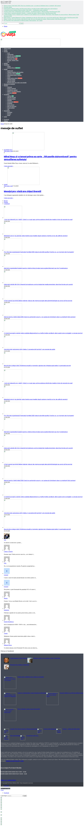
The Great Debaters (15, 735)
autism (9, 66)
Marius (6, 598)
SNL (5, 563)
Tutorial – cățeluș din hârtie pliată (71, 729)
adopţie (6, 63)
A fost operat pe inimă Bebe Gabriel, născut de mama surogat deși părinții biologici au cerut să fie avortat (38, 301)
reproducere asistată (12, 90)
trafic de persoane (11, 106)
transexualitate (11, 108)
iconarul (6, 575)
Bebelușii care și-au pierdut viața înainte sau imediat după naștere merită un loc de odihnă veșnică (35, 236)
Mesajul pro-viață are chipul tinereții (22, 191)
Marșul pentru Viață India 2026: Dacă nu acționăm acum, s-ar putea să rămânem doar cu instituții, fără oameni (32, 5)
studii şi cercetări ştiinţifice (14, 91)
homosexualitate (11, 99)
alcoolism (9, 112)
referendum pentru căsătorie (14, 75)
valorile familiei (11, 79)
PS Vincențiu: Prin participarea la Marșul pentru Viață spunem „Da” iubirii (23, 20)
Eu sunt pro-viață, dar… (33, 735)
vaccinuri (11, 93)
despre (5, 50)
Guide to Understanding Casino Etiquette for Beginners (32, 693)
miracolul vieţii (12, 59)
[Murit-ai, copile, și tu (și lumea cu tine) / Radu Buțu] (29, 662)
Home (2, 123)
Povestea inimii (8, 7)
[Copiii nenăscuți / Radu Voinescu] (6, 662)
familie (5, 69)
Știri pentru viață (8, 151)
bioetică (6, 85)
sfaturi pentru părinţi (14, 78)
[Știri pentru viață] (8, 38)
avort (8, 53)
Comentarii (7, 203)
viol (8, 62)
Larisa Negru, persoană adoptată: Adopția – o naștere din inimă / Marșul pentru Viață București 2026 (30, 13)
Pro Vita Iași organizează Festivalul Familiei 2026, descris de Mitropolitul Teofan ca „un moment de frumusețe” (39, 252)
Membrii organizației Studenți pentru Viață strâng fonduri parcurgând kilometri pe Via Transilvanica (36, 268)
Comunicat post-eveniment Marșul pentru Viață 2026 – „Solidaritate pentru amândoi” (26, 10)
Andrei (6, 633)
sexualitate (6, 94)
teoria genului (10, 105)
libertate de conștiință (9, 84)
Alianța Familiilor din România (15, 72)
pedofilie (9, 100)
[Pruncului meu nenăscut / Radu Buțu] (6, 669)
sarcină (6, 51)
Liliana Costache (8, 551)
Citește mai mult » (8, 166)
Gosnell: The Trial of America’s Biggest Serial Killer (23, 729)
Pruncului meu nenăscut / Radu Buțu (19, 664)
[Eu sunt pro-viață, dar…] (22, 739)
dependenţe (7, 110)
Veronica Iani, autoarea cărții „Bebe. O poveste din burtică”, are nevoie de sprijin (29, 349)
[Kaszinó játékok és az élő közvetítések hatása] (52, 704)
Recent (6, 200)
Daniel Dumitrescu (9, 621)
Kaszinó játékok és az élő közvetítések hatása (71, 693)
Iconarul (6, 586)
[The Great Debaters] (6, 739)
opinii (5, 116)
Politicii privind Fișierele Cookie (15, 761)
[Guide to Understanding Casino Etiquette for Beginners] (10, 704)
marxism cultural (13, 73)
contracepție (10, 54)
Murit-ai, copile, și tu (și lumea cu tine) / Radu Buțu (47, 658)
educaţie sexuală (11, 97)
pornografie (12, 102)
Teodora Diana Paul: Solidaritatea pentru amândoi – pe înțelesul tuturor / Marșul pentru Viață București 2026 (32, 11)
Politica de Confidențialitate (8, 780)
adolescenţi (10, 70)
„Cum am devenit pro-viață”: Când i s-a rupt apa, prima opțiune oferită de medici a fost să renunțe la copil (38, 219)
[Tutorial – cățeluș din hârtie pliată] (58, 733)
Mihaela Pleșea (8, 645)
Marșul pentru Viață (12, 57)
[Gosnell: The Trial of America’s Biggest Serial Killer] (6, 733)
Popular (6, 202)
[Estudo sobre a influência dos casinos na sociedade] (10, 688)
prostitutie (9, 103)
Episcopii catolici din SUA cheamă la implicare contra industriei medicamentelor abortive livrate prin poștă (38, 284)
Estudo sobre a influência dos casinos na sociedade (31, 677)
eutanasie (9, 87)
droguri (9, 113)
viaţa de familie (11, 81)
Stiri (5, 540)
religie (8, 76)
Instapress (6, 610)
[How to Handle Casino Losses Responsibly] (10, 720)
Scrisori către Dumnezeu (50, 729)
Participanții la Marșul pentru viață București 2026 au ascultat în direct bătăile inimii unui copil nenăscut (30, 8)
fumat (8, 115)
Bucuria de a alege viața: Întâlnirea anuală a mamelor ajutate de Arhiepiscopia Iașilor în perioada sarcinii (37, 366)
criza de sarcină (14, 56)
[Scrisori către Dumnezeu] (39, 733)
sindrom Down (13, 67)
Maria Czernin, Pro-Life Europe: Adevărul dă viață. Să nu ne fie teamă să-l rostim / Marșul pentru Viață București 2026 (35, 19)
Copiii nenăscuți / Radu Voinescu (18, 658)
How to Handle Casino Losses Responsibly (29, 709)
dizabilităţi (6, 64)
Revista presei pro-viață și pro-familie (16, 82)
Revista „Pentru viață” (13, 60)
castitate (10, 96)
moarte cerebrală (11, 88)
